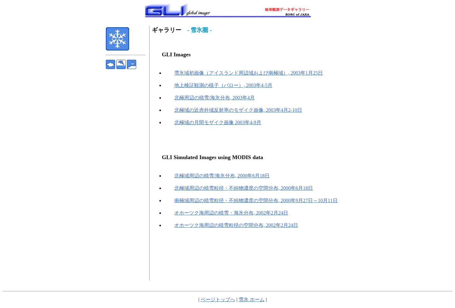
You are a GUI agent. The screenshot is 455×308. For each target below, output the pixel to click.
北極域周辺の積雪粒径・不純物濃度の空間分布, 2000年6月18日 (243, 188)
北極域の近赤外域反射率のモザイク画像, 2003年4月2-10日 (238, 110)
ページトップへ (218, 299)
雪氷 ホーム (252, 299)
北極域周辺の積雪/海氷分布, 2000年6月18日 (222, 175)
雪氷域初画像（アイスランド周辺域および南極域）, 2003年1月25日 (248, 73)
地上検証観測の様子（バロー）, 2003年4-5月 (223, 85)
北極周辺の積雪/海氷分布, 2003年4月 (214, 97)
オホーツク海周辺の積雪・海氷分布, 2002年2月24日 (231, 212)
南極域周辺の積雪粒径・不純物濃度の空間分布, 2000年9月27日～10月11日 (256, 200)
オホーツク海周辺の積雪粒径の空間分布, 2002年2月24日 (236, 225)
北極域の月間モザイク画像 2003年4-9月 (217, 122)
